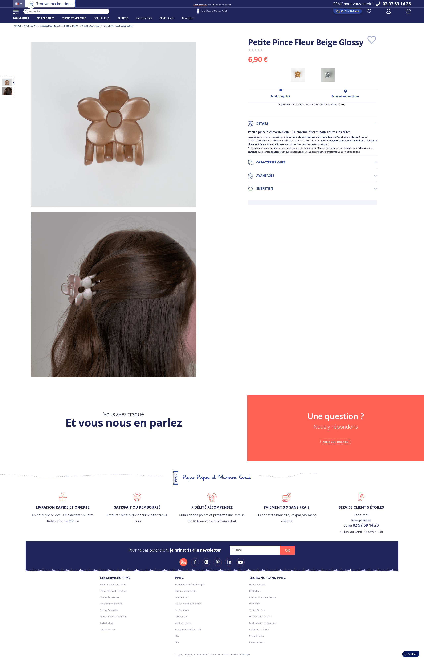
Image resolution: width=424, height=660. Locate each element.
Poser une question (335, 442)
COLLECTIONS (102, 18)
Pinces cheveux (70, 26)
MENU (16, 13)
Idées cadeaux (144, 18)
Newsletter (188, 18)
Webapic (246, 654)
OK (287, 550)
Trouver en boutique (345, 96)
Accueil (17, 26)
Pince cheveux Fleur (90, 26)
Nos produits (30, 26)
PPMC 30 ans (167, 18)
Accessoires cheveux (50, 26)
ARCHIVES (123, 18)
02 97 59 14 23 (366, 525)
